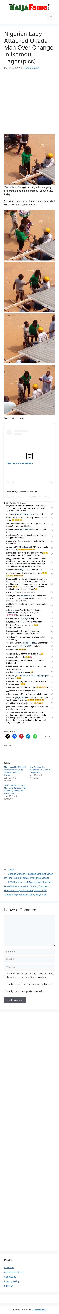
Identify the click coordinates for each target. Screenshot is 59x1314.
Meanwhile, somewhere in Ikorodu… (23, 492)
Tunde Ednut (27, 497)
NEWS (11, 869)
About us (9, 1267)
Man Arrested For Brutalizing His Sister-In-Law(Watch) (40, 770)
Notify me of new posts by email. (25, 991)
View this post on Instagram (19, 463)
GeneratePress (39, 1309)
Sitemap (8, 1286)
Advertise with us (13, 1272)
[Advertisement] (29, 104)
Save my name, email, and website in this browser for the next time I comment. (30, 975)
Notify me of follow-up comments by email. (30, 984)
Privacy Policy (11, 1281)
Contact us (10, 1276)
